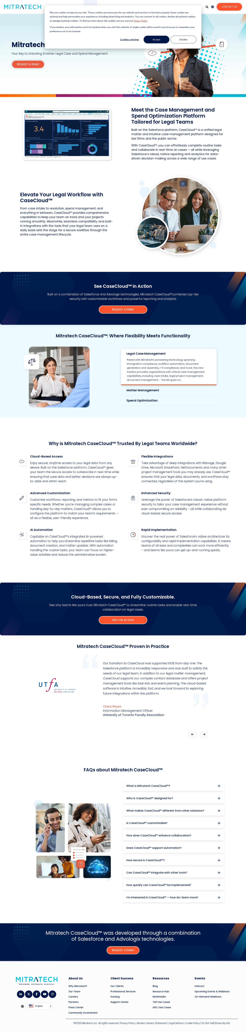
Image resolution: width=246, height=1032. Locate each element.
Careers (73, 996)
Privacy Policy (140, 20)
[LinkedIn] (20, 993)
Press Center (76, 1007)
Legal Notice (176, 1023)
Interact (199, 986)
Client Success (121, 978)
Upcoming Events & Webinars (212, 991)
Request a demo (28, 64)
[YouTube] (44, 993)
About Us (75, 978)
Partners (73, 1002)
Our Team (74, 991)
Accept (156, 39)
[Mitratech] (22, 7)
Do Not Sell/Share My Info (216, 1023)
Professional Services (123, 991)
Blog (155, 986)
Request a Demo (123, 309)
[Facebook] (36, 993)
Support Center (119, 1002)
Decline (183, 39)
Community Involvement (83, 1012)
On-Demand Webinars (208, 996)
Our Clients (117, 986)
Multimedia (159, 996)
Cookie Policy (192, 1023)
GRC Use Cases (162, 1007)
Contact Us (229, 6)
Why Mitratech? (77, 986)
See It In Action (123, 620)
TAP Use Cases (161, 1002)
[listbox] (40, 1006)
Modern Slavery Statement (152, 1023)
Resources (161, 978)
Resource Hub (161, 991)
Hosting (115, 996)
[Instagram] (52, 993)
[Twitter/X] (28, 993)
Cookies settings (129, 39)
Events (200, 978)
